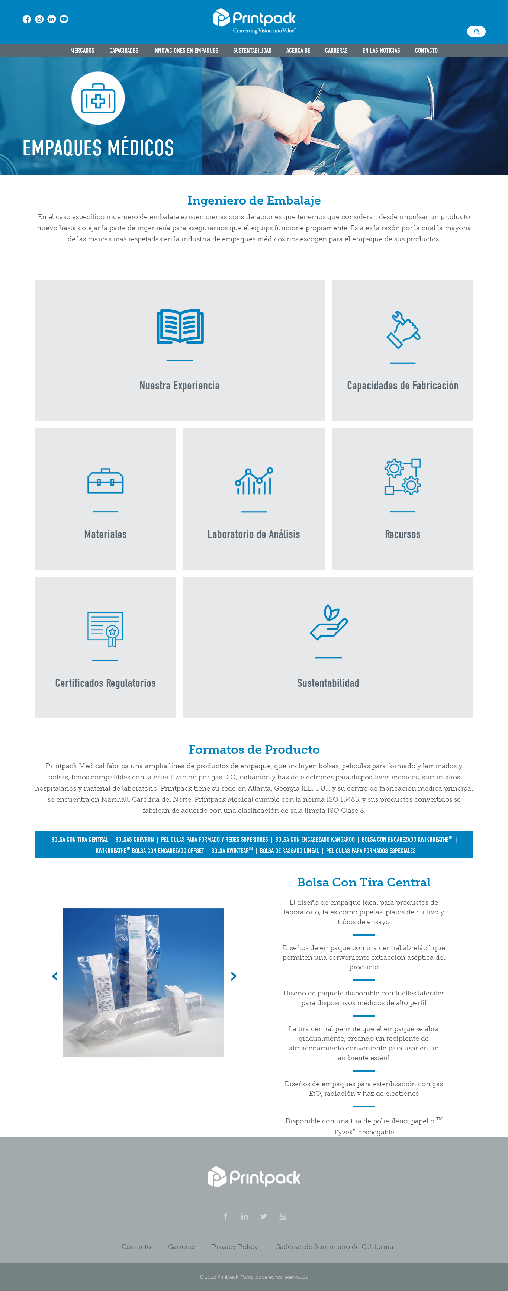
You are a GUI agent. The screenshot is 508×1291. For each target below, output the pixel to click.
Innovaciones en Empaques (185, 51)
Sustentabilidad (252, 51)
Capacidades (123, 51)
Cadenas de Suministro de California (334, 1247)
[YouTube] (282, 1216)
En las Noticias (381, 51)
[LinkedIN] (244, 1216)
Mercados (82, 51)
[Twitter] (263, 1216)
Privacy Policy (235, 1247)
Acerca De (298, 51)
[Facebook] (225, 1216)
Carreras (336, 51)
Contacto (426, 51)
